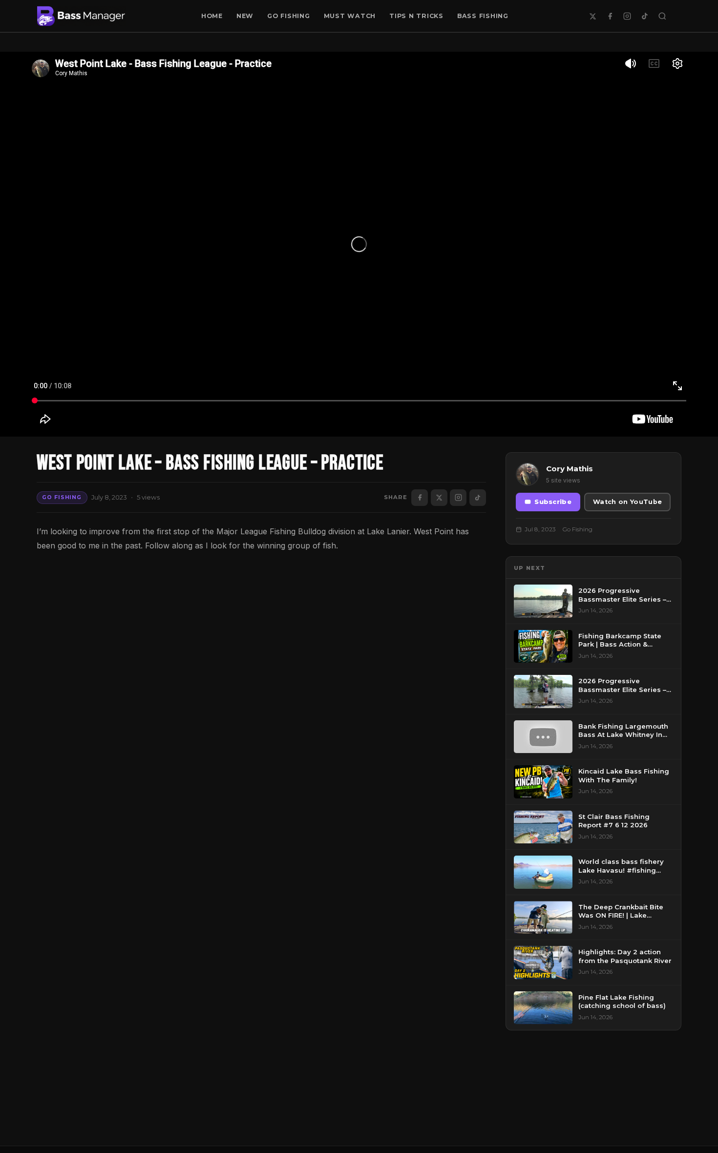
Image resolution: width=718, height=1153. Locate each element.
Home (212, 16)
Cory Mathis (569, 468)
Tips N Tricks (416, 16)
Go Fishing (288, 16)
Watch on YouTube (627, 501)
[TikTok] (644, 16)
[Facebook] (610, 16)
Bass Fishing (482, 16)
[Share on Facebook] (419, 497)
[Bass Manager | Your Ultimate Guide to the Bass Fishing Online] (81, 16)
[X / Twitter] (592, 16)
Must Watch (350, 16)
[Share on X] (439, 497)
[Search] (662, 16)
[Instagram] (627, 16)
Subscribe (552, 501)
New (244, 16)
